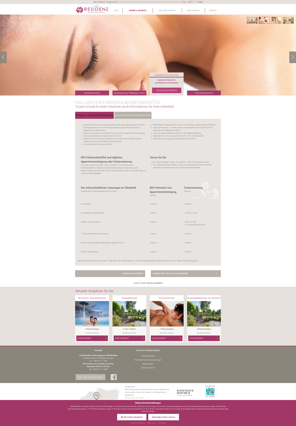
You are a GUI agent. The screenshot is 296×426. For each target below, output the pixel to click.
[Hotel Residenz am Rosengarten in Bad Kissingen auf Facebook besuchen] (114, 377)
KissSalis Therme (148, 368)
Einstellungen (139, 398)
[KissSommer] (185, 393)
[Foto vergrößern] (148, 55)
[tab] (94, 115)
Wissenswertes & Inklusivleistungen (148, 360)
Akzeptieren (129, 398)
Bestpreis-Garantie (106, 1)
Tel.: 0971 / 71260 (192, 1)
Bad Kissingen (148, 364)
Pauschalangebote (148, 356)
